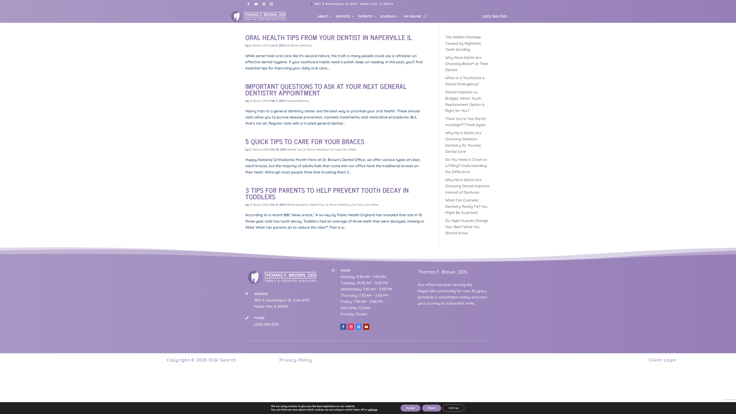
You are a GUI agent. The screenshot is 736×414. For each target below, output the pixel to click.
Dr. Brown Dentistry (299, 45)
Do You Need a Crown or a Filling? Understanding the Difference (466, 165)
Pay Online (412, 16)
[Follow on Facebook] (248, 4)
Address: (261, 293)
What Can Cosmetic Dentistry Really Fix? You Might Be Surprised (466, 206)
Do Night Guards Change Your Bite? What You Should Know (466, 226)
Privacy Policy (295, 360)
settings (373, 410)
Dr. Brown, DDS (258, 45)
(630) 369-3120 (494, 16)
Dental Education (298, 204)
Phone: (259, 317)
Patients (365, 16)
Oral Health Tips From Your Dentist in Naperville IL (328, 37)
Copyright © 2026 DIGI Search (202, 360)
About (323, 16)
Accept (410, 408)
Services (343, 16)
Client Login (663, 360)
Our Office (349, 149)
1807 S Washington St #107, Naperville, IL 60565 (353, 4)
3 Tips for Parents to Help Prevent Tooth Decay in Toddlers (327, 193)
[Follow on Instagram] (271, 4)
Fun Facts (335, 149)
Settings (454, 408)
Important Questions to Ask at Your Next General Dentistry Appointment (326, 89)
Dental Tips (295, 149)
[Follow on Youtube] (256, 4)
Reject (431, 408)
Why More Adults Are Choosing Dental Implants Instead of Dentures (467, 186)
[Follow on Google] (264, 4)
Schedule (388, 16)
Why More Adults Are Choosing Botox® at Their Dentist (466, 63)
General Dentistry (298, 101)
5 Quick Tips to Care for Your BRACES (304, 141)
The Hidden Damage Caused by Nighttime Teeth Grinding (463, 43)
